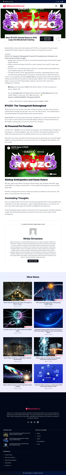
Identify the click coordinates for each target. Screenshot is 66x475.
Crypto (46, 38)
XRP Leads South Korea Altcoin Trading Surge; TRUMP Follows (48, 303)
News (49, 39)
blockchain (54, 79)
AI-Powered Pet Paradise (34, 56)
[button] (56, 5)
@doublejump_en (47, 93)
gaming (35, 224)
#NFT (25, 97)
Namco (39, 224)
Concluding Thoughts (19, 58)
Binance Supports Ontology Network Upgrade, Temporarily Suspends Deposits (48, 358)
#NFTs (27, 87)
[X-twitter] (56, 1)
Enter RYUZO (9, 117)
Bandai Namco (31, 77)
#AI (31, 95)
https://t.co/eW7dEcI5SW (15, 97)
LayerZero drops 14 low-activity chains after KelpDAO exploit (17, 330)
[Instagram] (60, 1)
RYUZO (17, 130)
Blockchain (47, 37)
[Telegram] (62, 1)
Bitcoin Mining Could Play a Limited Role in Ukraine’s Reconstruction (17, 358)
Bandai (24, 224)
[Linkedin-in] (58, 1)
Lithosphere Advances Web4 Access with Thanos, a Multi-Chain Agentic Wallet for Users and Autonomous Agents (48, 331)
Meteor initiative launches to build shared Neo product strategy (17, 385)
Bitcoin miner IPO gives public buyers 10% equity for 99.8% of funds (18, 303)
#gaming (32, 97)
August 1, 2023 (43, 101)
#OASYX (37, 97)
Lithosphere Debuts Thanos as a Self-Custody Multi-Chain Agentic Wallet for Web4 (48, 385)
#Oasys (12, 87)
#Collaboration (18, 93)
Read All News (33, 261)
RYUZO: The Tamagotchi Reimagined (16, 56)
